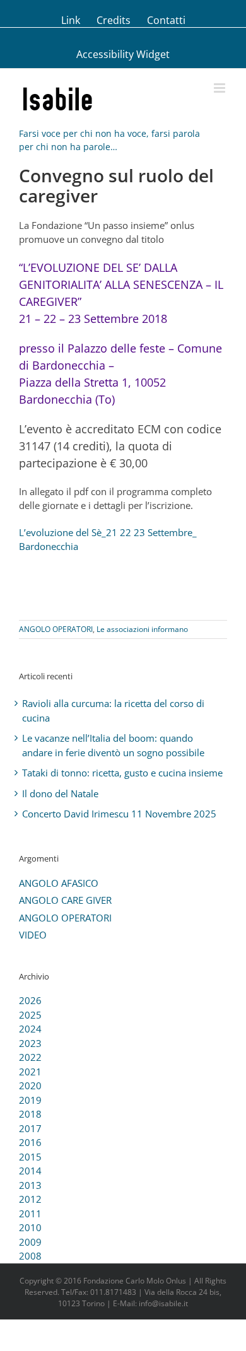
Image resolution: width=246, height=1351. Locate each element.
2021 (30, 1071)
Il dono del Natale (60, 793)
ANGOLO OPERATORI (56, 629)
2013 (30, 1185)
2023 (30, 1043)
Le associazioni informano (142, 629)
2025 (30, 1015)
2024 (30, 1028)
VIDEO (33, 934)
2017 (30, 1128)
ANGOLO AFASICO (58, 883)
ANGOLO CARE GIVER (65, 900)
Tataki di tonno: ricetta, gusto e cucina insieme (122, 772)
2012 (30, 1199)
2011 (30, 1213)
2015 (30, 1156)
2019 (30, 1100)
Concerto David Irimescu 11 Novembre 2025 (119, 813)
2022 (30, 1057)
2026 (30, 1000)
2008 (30, 1255)
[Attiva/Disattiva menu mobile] (220, 88)
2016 (30, 1142)
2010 (30, 1227)
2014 (30, 1170)
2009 (30, 1242)
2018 (30, 1114)
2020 (30, 1085)
